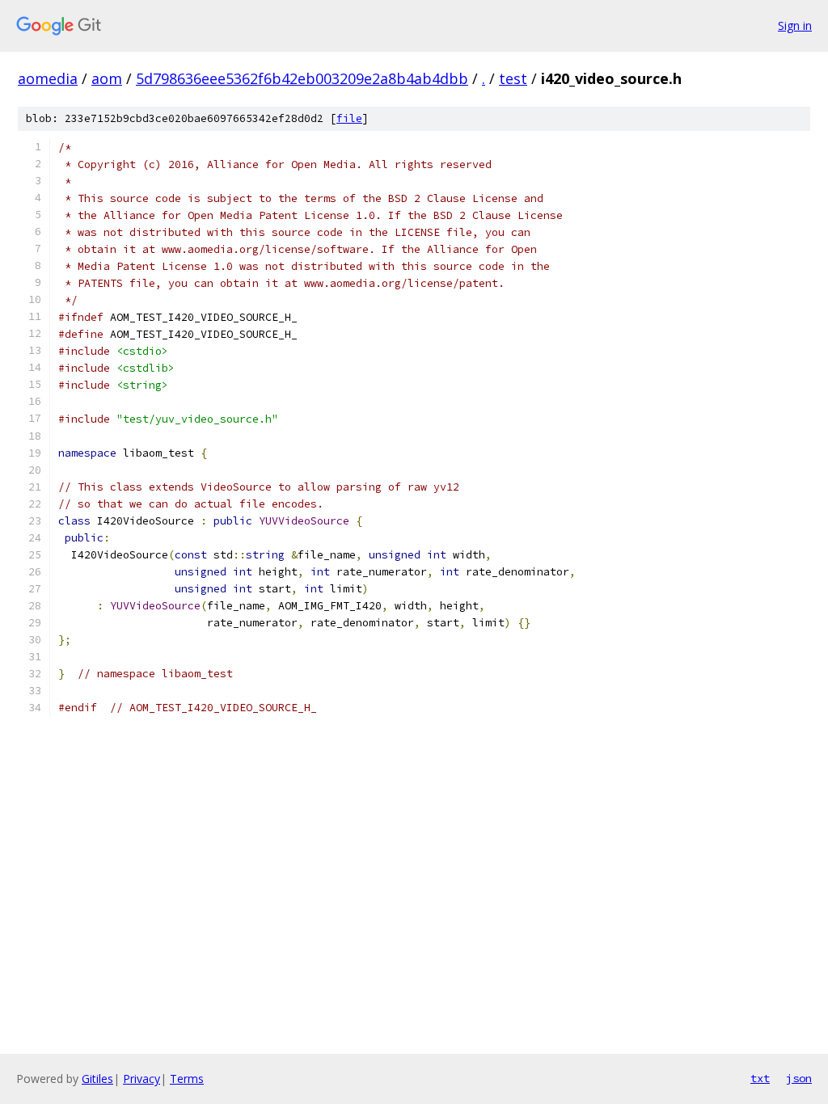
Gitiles (97, 1078)
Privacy (141, 1078)
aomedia (48, 78)
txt (760, 1078)
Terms (187, 1078)
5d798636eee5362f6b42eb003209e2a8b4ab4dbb (302, 78)
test (513, 78)
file (349, 118)
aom (106, 78)
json (799, 1078)
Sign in (795, 25)
